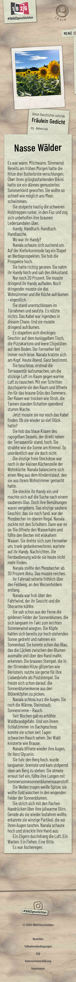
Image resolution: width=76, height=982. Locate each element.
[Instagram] (38, 906)
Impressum (38, 968)
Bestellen (38, 939)
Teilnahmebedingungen (38, 946)
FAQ (38, 953)
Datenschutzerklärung (38, 961)
